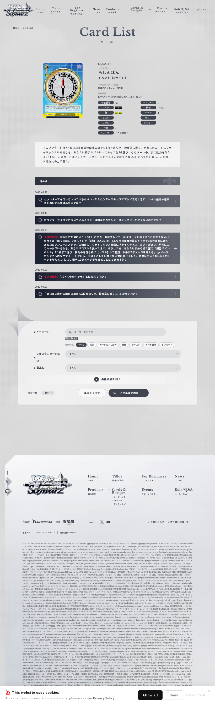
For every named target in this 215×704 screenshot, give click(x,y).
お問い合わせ (157, 521)
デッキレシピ (120, 504)
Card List (28, 28)
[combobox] (123, 354)
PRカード (118, 500)
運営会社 (27, 532)
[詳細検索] (71, 338)
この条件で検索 (129, 393)
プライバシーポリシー (45, 532)
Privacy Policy (104, 698)
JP (198, 9)
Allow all (150, 695)
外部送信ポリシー (68, 532)
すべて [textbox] (72, 354)
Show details (195, 695)
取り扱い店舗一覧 (179, 521)
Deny (174, 695)
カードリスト (120, 497)
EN (205, 9)
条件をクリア (92, 393)
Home (16, 28)
